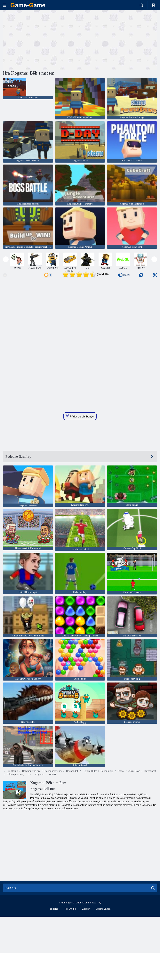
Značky (86, 909)
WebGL (52, 774)
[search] (153, 888)
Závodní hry (106, 771)
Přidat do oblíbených (82, 416)
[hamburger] (4, 5)
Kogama (39, 774)
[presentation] (6, 259)
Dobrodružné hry (31, 771)
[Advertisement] (41, 39)
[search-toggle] (141, 5)
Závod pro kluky (15, 774)
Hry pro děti (72, 771)
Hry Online (12, 771)
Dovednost (150, 771)
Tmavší (126, 275)
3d (29, 774)
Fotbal (120, 771)
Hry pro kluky (89, 771)
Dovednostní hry (53, 771)
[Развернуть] (155, 275)
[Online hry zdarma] (27, 5)
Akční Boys (134, 771)
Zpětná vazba (103, 909)
